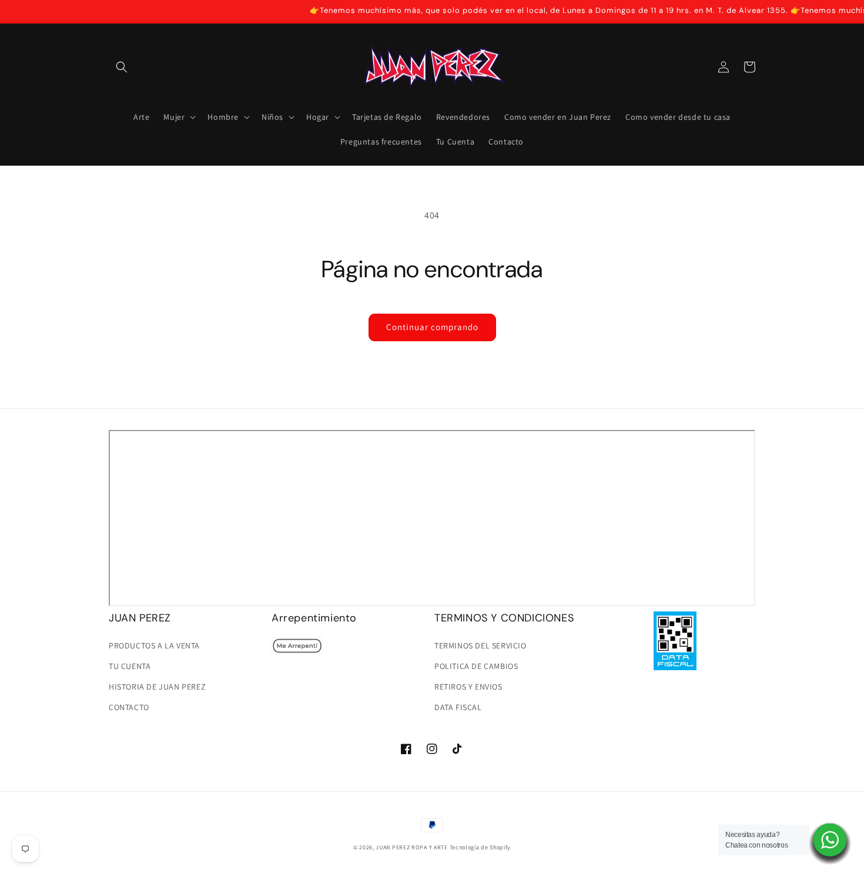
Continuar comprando (432, 326)
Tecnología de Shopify (480, 847)
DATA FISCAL (458, 707)
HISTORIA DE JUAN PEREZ (157, 686)
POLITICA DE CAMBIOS (476, 666)
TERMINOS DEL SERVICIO (480, 645)
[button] (122, 67)
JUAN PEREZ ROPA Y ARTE (411, 847)
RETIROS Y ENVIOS (468, 686)
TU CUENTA (129, 666)
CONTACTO (129, 707)
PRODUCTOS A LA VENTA (154, 645)
